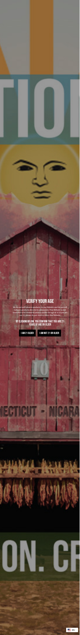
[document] (39, 317)
